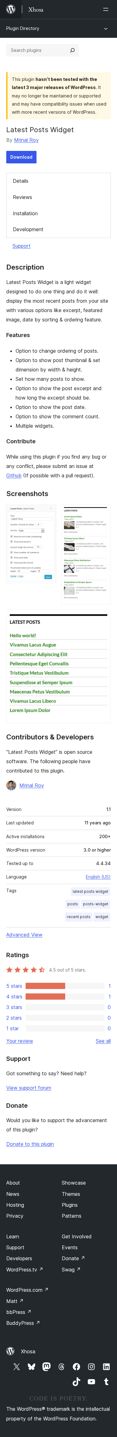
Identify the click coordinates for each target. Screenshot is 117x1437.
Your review (19, 1041)
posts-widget (95, 904)
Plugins (70, 1205)
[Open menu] (107, 9)
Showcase (74, 1183)
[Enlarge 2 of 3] (102, 513)
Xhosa (28, 1351)
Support (21, 246)
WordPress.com (27, 1290)
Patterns (71, 1216)
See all (103, 1041)
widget (101, 916)
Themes (71, 1194)
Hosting (15, 1205)
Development (28, 229)
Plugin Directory (22, 28)
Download (21, 157)
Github (14, 475)
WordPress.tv (24, 1269)
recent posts (78, 916)
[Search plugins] (72, 50)
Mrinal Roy (26, 140)
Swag (71, 1269)
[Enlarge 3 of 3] (102, 618)
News (12, 1194)
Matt (15, 1301)
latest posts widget (90, 891)
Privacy (14, 1216)
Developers (19, 1258)
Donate (73, 1258)
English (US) (98, 876)
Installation (25, 213)
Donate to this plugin (30, 1144)
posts (72, 904)
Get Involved (77, 1236)
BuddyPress (23, 1323)
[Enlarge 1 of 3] (48, 513)
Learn (12, 1236)
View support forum (28, 1088)
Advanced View (24, 935)
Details (20, 181)
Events (70, 1247)
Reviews (22, 197)
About (13, 1183)
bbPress (19, 1312)
